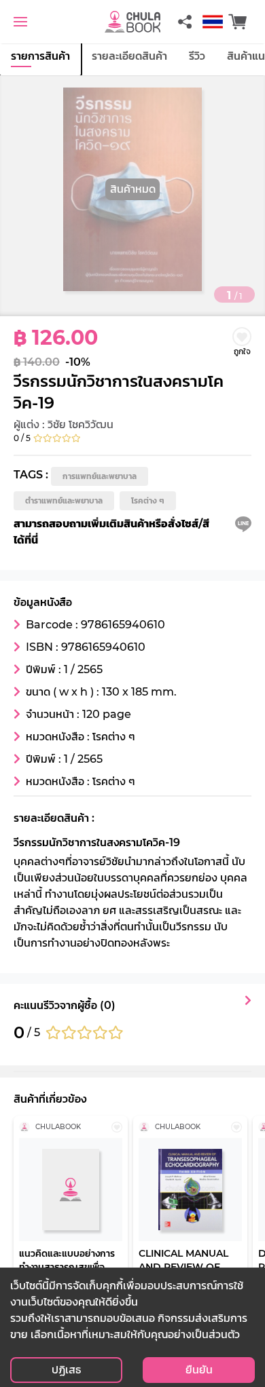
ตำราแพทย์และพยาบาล (64, 500)
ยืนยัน (199, 1369)
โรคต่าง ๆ (147, 500)
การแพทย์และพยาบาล (100, 476)
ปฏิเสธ (66, 1369)
